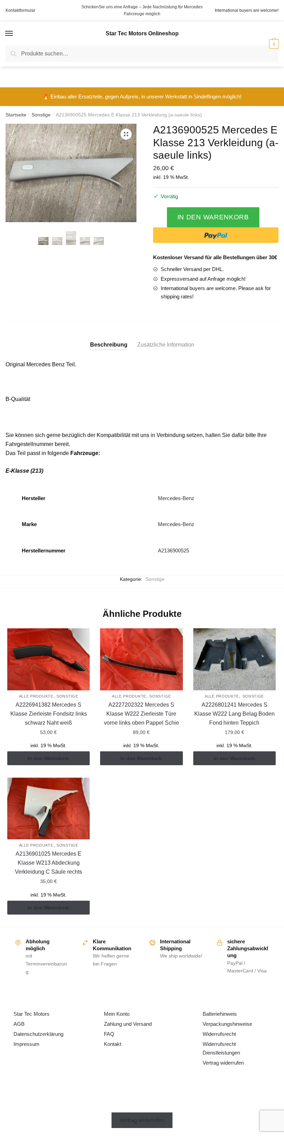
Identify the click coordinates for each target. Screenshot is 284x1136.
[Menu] (9, 33)
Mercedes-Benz (176, 498)
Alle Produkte (36, 696)
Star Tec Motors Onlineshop (142, 33)
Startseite (16, 114)
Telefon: (55, 75)
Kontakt (112, 1044)
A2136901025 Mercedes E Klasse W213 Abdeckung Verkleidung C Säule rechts (48, 863)
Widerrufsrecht (219, 1034)
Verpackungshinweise (227, 1024)
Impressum (26, 1044)
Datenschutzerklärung (38, 1034)
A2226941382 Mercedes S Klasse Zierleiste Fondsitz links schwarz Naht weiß (48, 714)
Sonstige (41, 114)
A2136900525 (173, 550)
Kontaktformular (20, 10)
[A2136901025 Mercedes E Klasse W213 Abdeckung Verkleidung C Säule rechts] (48, 809)
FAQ (109, 1034)
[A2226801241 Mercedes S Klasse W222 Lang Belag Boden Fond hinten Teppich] (234, 659)
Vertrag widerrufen (223, 1063)
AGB (19, 1024)
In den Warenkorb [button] (48, 758)
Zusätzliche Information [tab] (165, 345)
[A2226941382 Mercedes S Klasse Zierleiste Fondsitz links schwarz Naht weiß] (48, 659)
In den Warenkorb (213, 217)
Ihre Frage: (61, 138)
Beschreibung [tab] (108, 345)
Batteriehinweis (220, 1014)
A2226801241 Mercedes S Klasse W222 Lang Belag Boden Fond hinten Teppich (234, 714)
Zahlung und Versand (128, 1024)
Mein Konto (117, 1014)
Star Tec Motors (32, 1014)
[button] (126, 134)
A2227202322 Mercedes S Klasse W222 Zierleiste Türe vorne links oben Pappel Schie (141, 714)
